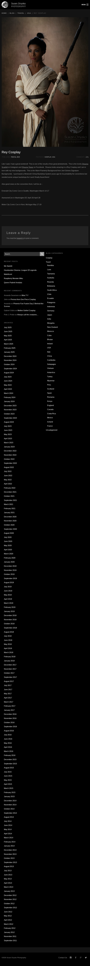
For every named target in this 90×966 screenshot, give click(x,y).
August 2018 (9, 632)
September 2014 (10, 813)
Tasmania (51, 274)
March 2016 (8, 751)
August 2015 (9, 768)
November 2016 (10, 718)
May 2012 (8, 916)
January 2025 (9, 352)
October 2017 (9, 673)
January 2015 (9, 796)
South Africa (52, 290)
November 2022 (10, 455)
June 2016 (8, 739)
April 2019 (8, 599)
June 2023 (8, 430)
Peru (49, 385)
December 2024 (10, 356)
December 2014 (10, 801)
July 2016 (8, 735)
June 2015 (8, 776)
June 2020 (8, 541)
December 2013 (10, 850)
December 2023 (10, 406)
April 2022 (8, 484)
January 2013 (9, 891)
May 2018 (8, 644)
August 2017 (9, 681)
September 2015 (10, 764)
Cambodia (51, 360)
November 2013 (10, 854)
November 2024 (10, 360)
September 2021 (10, 500)
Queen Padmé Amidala (13, 283)
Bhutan (50, 339)
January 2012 (9, 932)
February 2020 (9, 558)
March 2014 (8, 838)
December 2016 (10, 714)
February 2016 (9, 755)
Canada (50, 409)
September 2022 (10, 463)
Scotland (50, 389)
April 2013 (8, 883)
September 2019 (10, 578)
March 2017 (8, 702)
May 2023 (8, 434)
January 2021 (9, 512)
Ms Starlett (8, 266)
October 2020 (9, 525)
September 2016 (10, 726)
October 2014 (9, 809)
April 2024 (8, 389)
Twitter (85, 957)
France (50, 426)
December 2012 (10, 895)
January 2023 (9, 447)
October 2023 (9, 414)
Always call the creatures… (27, 315)
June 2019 (8, 591)
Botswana (51, 286)
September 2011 (10, 940)
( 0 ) (87, 157)
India (49, 319)
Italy (48, 352)
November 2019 (10, 570)
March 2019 (8, 603)
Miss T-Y (25, 295)
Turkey (49, 377)
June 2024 (8, 381)
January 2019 (9, 611)
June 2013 (8, 875)
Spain (49, 393)
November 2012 (10, 899)
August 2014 (9, 817)
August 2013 (9, 866)
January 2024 (9, 401)
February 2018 (9, 657)
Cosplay (48, 157)
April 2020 (8, 550)
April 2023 (8, 438)
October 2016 (9, 722)
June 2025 (8, 331)
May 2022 (8, 480)
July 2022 (8, 471)
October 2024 (9, 364)
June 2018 (8, 640)
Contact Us (62, 958)
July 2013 (8, 871)
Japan (49, 315)
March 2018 (8, 652)
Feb (12, 157)
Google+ (80, 957)
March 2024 (8, 393)
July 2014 (8, 821)
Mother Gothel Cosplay (26, 310)
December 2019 (10, 566)
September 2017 (10, 677)
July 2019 (8, 587)
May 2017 (8, 694)
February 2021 (9, 508)
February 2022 (9, 488)
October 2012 (9, 903)
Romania (50, 397)
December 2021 (10, 492)
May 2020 (8, 545)
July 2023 (8, 426)
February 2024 (9, 397)
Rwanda (50, 282)
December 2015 (10, 759)
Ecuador (50, 298)
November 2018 (10, 620)
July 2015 (8, 772)
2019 (18, 157)
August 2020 (9, 533)
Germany (50, 311)
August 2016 (9, 731)
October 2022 (9, 459)
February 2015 (9, 792)
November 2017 (10, 669)
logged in (20, 238)
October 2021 (9, 496)
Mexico (50, 418)
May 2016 (8, 743)
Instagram (70, 957)
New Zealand (52, 327)
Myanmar (50, 381)
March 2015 (8, 788)
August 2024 (9, 373)
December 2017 (10, 665)
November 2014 (10, 805)
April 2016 (8, 747)
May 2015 (8, 780)
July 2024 (8, 377)
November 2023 (10, 410)
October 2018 (9, 624)
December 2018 (10, 615)
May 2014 (8, 829)
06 (15, 157)
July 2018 (8, 636)
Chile (49, 294)
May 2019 (8, 595)
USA (29, 13)
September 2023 (10, 418)
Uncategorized (51, 430)
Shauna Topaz (27, 167)
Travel (20, 13)
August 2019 (9, 582)
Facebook (75, 957)
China (49, 356)
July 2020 (8, 537)
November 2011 (10, 936)
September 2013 (10, 862)
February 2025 (9, 348)
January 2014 (9, 846)
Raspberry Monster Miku (13, 278)
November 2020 (10, 521)
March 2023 (8, 443)
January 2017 (9, 710)
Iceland (50, 422)
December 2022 (10, 451)
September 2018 (10, 628)
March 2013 (8, 887)
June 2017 (8, 689)
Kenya (49, 401)
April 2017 (8, 698)
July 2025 (8, 327)
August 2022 (9, 467)
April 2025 (8, 340)
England (50, 405)
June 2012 (8, 912)
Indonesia (51, 306)
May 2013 (8, 879)
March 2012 (8, 924)
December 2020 (10, 517)
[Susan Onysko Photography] (34, 4)
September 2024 (10, 369)
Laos (49, 269)
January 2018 (9, 661)
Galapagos (51, 364)
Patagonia (51, 302)
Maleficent (8, 274)
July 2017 (8, 685)
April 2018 (8, 648)
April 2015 (8, 784)
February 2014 (9, 842)
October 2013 (9, 858)
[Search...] (42, 254)
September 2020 (10, 529)
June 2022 (8, 475)
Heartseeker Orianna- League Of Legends (20, 270)
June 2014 (8, 825)
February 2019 (9, 607)
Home (4, 13)
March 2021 (8, 504)
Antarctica (51, 372)
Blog (12, 13)
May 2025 (8, 336)
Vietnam (50, 368)
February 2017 (9, 706)
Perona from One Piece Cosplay (23, 299)
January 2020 (9, 562)
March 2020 (8, 554)
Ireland (50, 344)
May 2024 (8, 385)
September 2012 (10, 908)
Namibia (50, 265)
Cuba (49, 335)
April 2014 (8, 834)
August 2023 (9, 422)
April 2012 (8, 920)
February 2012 (9, 928)
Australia (50, 278)
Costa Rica (51, 414)
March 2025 (8, 344)
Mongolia (50, 323)
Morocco (50, 331)
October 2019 (9, 574)
